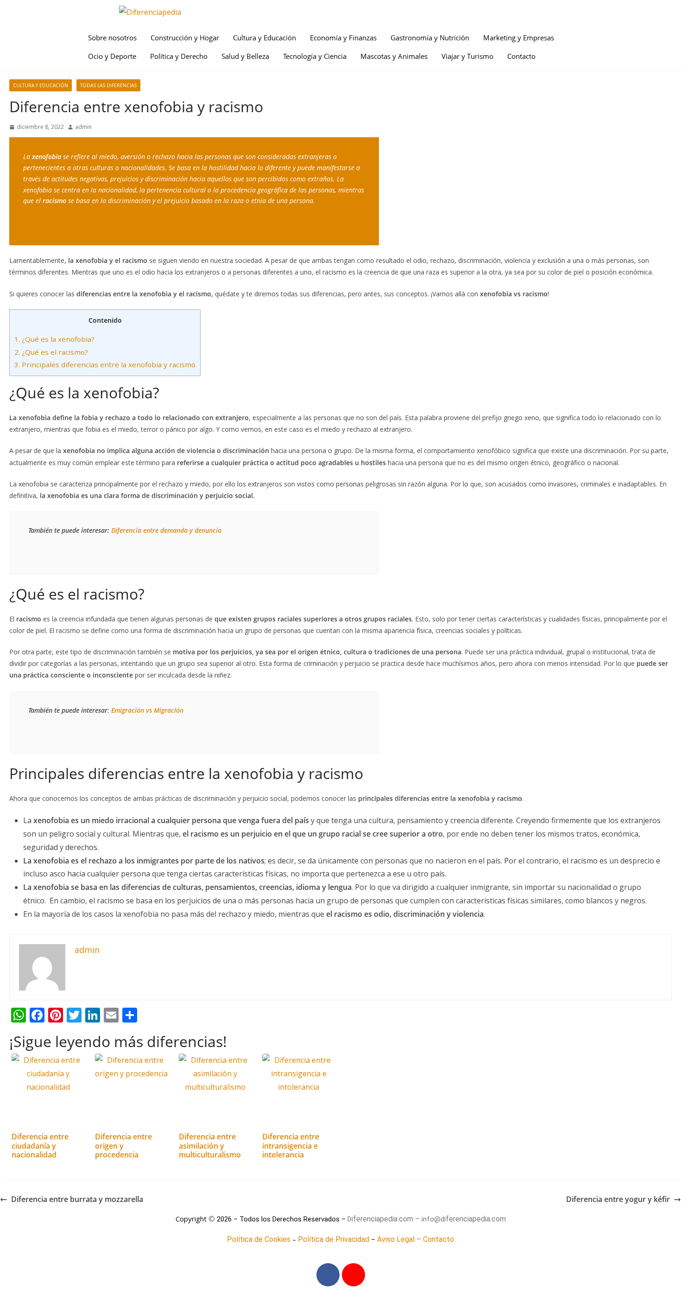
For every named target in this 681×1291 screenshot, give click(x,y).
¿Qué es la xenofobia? (54, 339)
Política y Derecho (179, 56)
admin (83, 127)
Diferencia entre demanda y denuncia (166, 530)
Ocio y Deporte (112, 56)
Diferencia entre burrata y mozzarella (77, 1199)
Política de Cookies (258, 1239)
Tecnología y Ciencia (315, 56)
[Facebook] (328, 1274)
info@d (433, 1219)
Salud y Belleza (245, 56)
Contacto (521, 56)
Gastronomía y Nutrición (430, 37)
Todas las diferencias (108, 85)
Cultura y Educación (264, 37)
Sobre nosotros (112, 37)
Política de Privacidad (333, 1239)
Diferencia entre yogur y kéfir (618, 1199)
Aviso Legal (396, 1239)
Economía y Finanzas (343, 37)
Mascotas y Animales (394, 56)
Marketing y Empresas (518, 37)
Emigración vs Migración (147, 710)
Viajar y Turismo (467, 56)
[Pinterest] (353, 1274)
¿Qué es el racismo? (51, 352)
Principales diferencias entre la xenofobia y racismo (104, 364)
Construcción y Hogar (185, 37)
